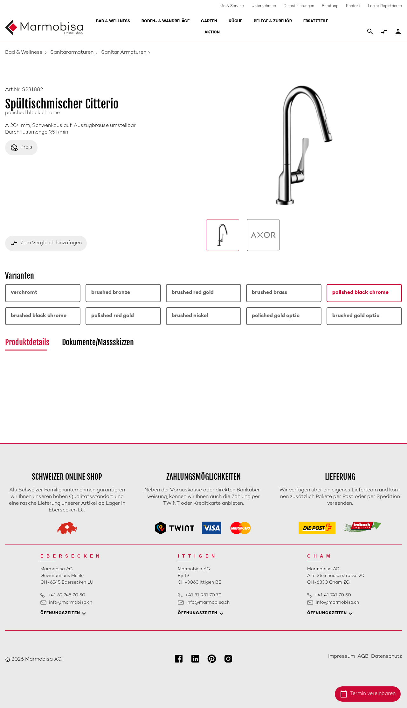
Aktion (212, 33)
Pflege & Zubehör (273, 21)
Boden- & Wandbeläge (165, 21)
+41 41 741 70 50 (332, 595)
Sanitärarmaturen (71, 52)
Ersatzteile (315, 21)
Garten (209, 21)
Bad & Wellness (113, 21)
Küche (235, 21)
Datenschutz (386, 656)
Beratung (330, 6)
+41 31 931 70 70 (203, 595)
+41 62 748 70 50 (66, 595)
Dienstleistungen (299, 6)
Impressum (341, 656)
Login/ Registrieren (385, 6)
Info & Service (231, 6)
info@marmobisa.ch (70, 602)
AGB (363, 656)
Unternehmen (264, 6)
